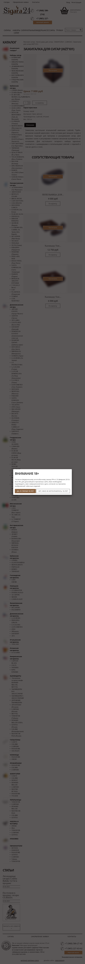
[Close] (72, 469)
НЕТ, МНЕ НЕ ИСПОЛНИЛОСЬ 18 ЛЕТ (53, 491)
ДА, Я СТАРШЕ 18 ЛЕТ (25, 491)
